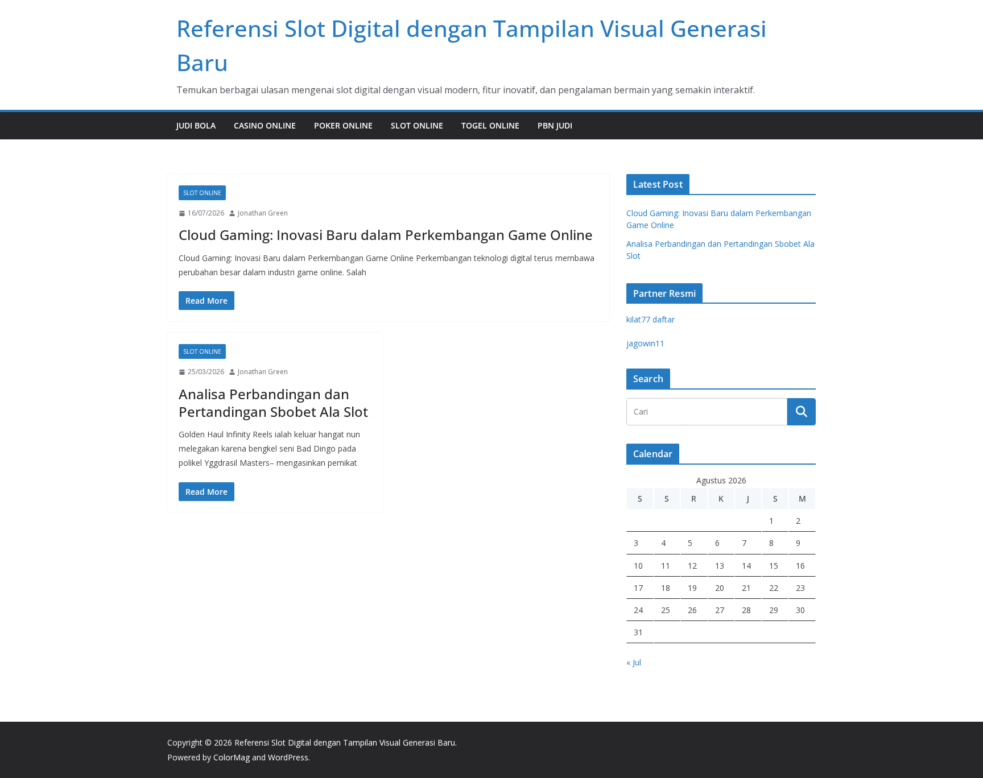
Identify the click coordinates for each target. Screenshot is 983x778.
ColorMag (231, 757)
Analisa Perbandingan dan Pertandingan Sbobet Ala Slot (273, 402)
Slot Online (417, 125)
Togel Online (490, 125)
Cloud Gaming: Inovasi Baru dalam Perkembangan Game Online (386, 234)
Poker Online (343, 125)
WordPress (288, 757)
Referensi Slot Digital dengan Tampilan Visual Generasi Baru (344, 742)
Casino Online (265, 125)
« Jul (633, 662)
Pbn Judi (555, 125)
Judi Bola (196, 125)
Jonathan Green (263, 213)
